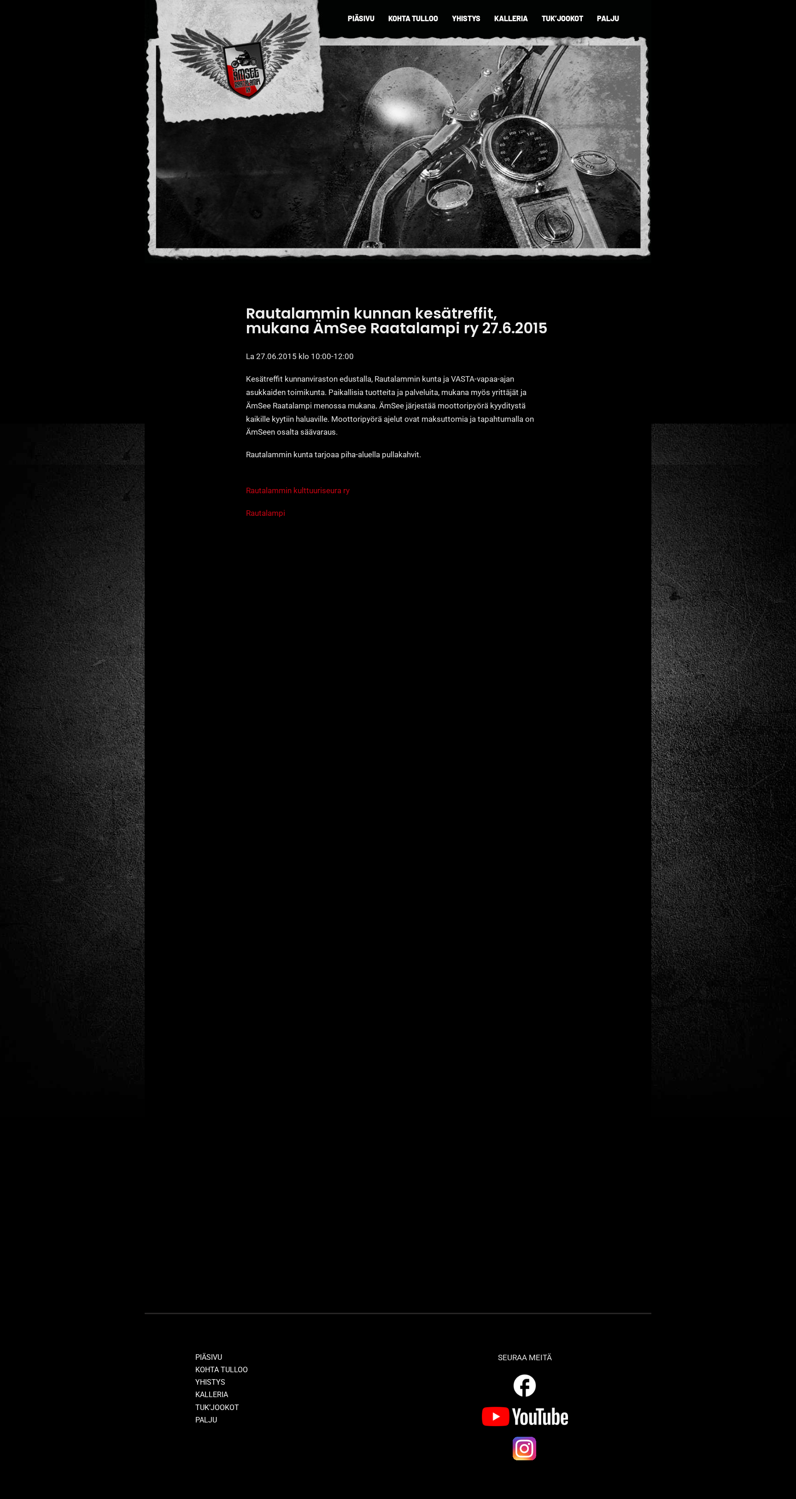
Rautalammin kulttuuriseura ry (298, 490)
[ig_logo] (524, 1439)
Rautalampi (265, 513)
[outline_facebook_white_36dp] (524, 1376)
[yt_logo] (525, 1410)
